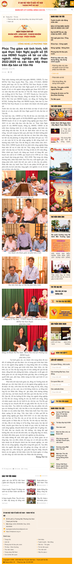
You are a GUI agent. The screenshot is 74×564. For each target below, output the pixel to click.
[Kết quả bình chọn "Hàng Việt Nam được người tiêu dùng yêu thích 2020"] (60, 312)
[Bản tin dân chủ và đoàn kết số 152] (60, 163)
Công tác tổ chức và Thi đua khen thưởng (59, 94)
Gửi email (17, 468)
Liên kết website (57, 360)
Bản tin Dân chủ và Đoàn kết (63, 433)
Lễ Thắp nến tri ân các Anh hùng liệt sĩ (66, 131)
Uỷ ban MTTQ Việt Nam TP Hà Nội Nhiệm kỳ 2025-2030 (62, 415)
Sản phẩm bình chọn (58, 324)
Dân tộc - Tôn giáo (44, 544)
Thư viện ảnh (42, 549)
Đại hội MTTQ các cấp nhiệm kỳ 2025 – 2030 (59, 33)
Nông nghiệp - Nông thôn (60, 48)
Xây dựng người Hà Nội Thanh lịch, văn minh (63, 440)
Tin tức (16, 17)
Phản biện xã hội (58, 77)
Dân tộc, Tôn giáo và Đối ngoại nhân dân (60, 88)
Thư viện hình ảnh (57, 216)
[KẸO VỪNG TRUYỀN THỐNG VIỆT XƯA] (61, 333)
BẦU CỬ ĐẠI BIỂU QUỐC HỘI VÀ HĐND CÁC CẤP (60, 27)
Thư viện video (56, 106)
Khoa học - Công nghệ (59, 44)
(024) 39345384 (18, 524)
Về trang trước (7, 468)
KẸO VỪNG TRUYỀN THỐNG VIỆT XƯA (61, 343)
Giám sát (10, 21)
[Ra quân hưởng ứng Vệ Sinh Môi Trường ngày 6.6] (60, 226)
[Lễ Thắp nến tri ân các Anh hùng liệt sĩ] (55, 131)
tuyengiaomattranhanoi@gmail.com (17, 529)
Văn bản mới (60, 427)
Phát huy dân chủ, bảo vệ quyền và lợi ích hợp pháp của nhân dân (60, 67)
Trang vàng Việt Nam (11, 552)
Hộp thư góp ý (42, 552)
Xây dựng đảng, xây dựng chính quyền (59, 82)
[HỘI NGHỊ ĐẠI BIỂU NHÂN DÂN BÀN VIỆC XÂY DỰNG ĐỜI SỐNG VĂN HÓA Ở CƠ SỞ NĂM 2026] (60, 245)
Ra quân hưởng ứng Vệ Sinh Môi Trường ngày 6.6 (60, 236)
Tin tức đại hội (56, 287)
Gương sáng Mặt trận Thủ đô (62, 448)
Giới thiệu (41, 539)
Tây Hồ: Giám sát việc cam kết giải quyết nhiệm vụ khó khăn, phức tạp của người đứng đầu (30, 499)
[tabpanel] (24, 492)
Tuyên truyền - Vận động (45, 542)
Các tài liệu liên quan (11, 554)
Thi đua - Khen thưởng (11, 547)
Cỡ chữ (4, 72)
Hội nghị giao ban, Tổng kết (59, 39)
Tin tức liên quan (43, 547)
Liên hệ (7, 542)
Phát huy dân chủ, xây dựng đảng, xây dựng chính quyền (25, 19)
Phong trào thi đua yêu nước (59, 53)
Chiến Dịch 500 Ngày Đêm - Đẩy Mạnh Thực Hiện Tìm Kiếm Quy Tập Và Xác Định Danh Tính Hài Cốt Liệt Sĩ (61, 124)
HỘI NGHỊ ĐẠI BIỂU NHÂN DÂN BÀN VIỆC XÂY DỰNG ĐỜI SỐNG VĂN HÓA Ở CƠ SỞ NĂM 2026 (60, 255)
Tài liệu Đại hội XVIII (63, 422)
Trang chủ (9, 17)
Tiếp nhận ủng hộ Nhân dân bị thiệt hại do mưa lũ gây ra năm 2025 (60, 277)
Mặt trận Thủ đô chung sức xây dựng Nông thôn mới (62, 456)
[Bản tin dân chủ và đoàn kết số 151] (60, 196)
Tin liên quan (55, 99)
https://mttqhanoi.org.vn (13, 531)
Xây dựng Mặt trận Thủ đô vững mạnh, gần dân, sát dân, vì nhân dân (66, 140)
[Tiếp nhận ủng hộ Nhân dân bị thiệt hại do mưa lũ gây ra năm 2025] (60, 267)
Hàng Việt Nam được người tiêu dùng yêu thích (62, 466)
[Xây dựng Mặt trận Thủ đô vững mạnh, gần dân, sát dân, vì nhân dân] (55, 139)
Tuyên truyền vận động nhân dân (59, 21)
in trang (25, 468)
